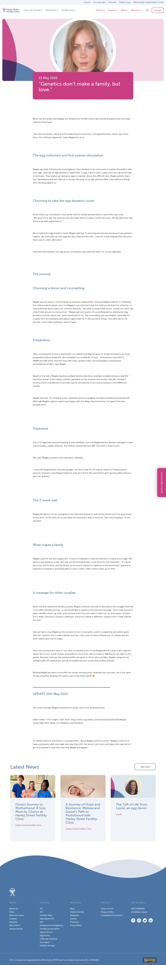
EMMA (36, 360)
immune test (94, 379)
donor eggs (121, 558)
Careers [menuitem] (13, 918)
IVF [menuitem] (41, 908)
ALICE (121, 357)
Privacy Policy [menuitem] (107, 912)
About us (135, 10)
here (49, 122)
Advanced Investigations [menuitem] (51, 925)
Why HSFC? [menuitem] (14, 925)
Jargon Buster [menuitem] (16, 929)
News (123, 10)
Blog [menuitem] (72, 908)
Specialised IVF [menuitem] (47, 918)
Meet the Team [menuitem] (16, 915)
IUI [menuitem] (41, 912)
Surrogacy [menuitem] (45, 942)
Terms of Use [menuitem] (107, 908)
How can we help (32, 10)
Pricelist (112, 2)
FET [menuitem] (41, 922)
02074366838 (138, 908)
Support (112, 10)
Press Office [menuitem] (76, 925)
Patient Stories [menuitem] (77, 912)
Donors (99, 10)
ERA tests (48, 360)
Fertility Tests (67, 10)
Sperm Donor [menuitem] (46, 932)
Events (87, 2)
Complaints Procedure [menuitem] (112, 915)
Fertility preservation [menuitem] (50, 929)
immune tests (60, 360)
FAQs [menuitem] (11, 912)
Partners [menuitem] (13, 922)
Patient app (124, 2)
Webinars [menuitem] (74, 915)
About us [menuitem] (13, 908)
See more (145, 767)
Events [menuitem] (73, 918)
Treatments (51, 10)
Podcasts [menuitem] (74, 922)
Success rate (99, 2)
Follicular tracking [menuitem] (48, 939)
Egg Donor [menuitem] (45, 935)
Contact (158, 10)
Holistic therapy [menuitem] (47, 945)
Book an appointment (161, 482)
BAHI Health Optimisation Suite (148, 2)
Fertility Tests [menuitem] (46, 915)
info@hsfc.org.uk (139, 912)
